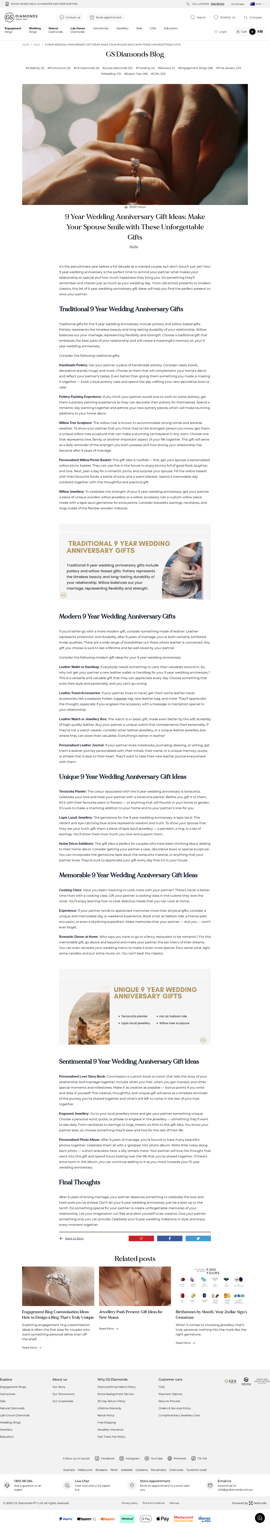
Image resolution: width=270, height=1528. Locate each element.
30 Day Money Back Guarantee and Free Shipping (44, 4)
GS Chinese (237, 4)
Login (223, 31)
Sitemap (174, 1503)
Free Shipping (106, 1422)
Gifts (153, 28)
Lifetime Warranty (109, 1408)
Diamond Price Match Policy (116, 1387)
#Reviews (166, 68)
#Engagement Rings (195, 68)
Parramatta (158, 1470)
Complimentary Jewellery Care (179, 1415)
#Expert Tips (136, 74)
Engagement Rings (13, 1387)
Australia (69, 1470)
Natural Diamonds (12, 1408)
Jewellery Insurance (110, 1429)
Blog (37, 44)
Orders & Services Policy (175, 1408)
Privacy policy (130, 1503)
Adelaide (126, 1470)
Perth (114, 1470)
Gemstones (100, 28)
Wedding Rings (10, 1422)
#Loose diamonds (118, 68)
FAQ (161, 1387)
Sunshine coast (197, 1470)
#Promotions (59, 68)
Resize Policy (106, 1415)
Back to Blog (74, 1238)
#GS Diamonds (86, 68)
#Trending (145, 68)
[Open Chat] (260, 1518)
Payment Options (170, 1394)
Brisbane (101, 1470)
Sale (3, 1401)
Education (170, 28)
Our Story (58, 1387)
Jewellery (122, 28)
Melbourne (85, 1470)
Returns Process (169, 1401)
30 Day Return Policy (111, 1401)
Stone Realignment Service (115, 1394)
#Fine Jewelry (228, 68)
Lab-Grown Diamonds (14, 1415)
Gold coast (176, 1470)
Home (25, 44)
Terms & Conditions (153, 1503)
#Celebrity (35, 68)
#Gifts (158, 74)
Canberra (142, 1470)
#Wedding (111, 74)
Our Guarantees (62, 1401)
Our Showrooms (63, 1394)
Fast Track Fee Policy (111, 1436)
